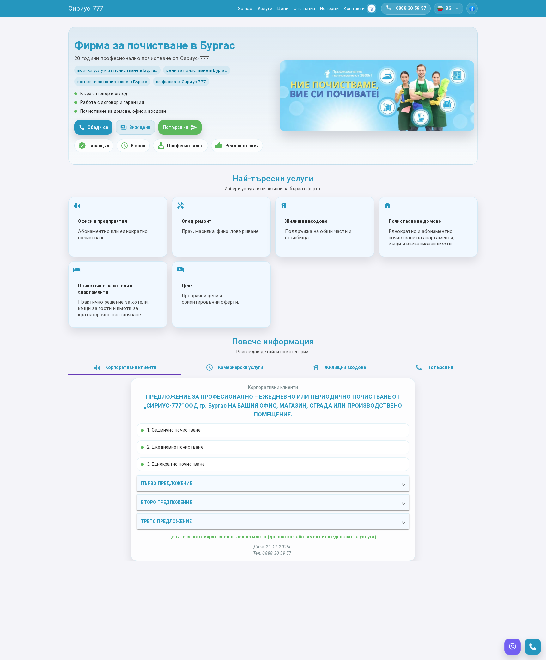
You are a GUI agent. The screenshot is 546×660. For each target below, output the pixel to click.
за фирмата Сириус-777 (181, 81)
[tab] (124, 367)
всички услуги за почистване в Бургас (117, 70)
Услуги (265, 8)
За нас (245, 8)
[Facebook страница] (472, 8)
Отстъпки (304, 8)
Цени (282, 8)
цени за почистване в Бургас (196, 70)
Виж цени (135, 127)
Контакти (354, 8)
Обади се (93, 127)
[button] (273, 483)
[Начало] (371, 8)
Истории (329, 8)
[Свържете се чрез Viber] (512, 647)
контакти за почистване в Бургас (112, 81)
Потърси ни (180, 127)
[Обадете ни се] (533, 647)
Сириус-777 (85, 8)
